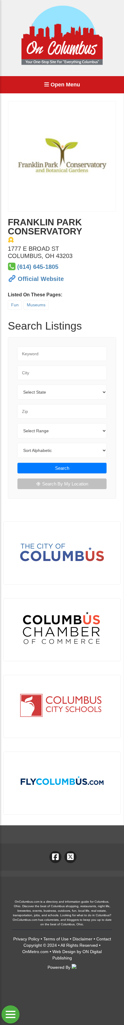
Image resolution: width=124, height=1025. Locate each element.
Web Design (64, 951)
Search (62, 468)
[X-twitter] (70, 857)
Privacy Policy (26, 938)
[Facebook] (55, 857)
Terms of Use (56, 938)
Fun (15, 304)
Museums (36, 304)
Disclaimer (82, 938)
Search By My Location (65, 483)
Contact (103, 938)
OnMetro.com (35, 951)
